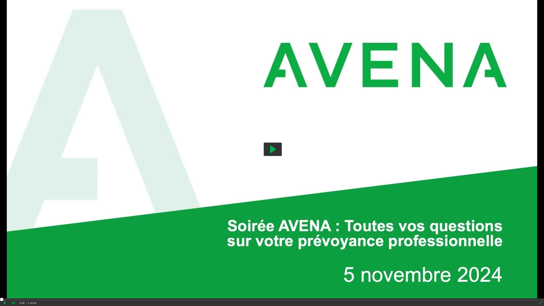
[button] (273, 149)
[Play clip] (5, 303)
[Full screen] (540, 303)
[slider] (272, 299)
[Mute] (13, 303)
